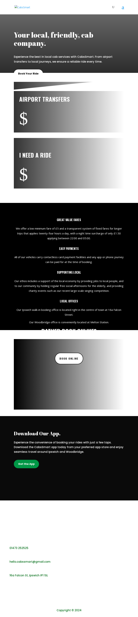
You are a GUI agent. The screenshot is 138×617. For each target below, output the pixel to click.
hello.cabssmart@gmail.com (30, 562)
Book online (69, 358)
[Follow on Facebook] (66, 603)
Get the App (26, 464)
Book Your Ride (28, 73)
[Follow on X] (72, 603)
